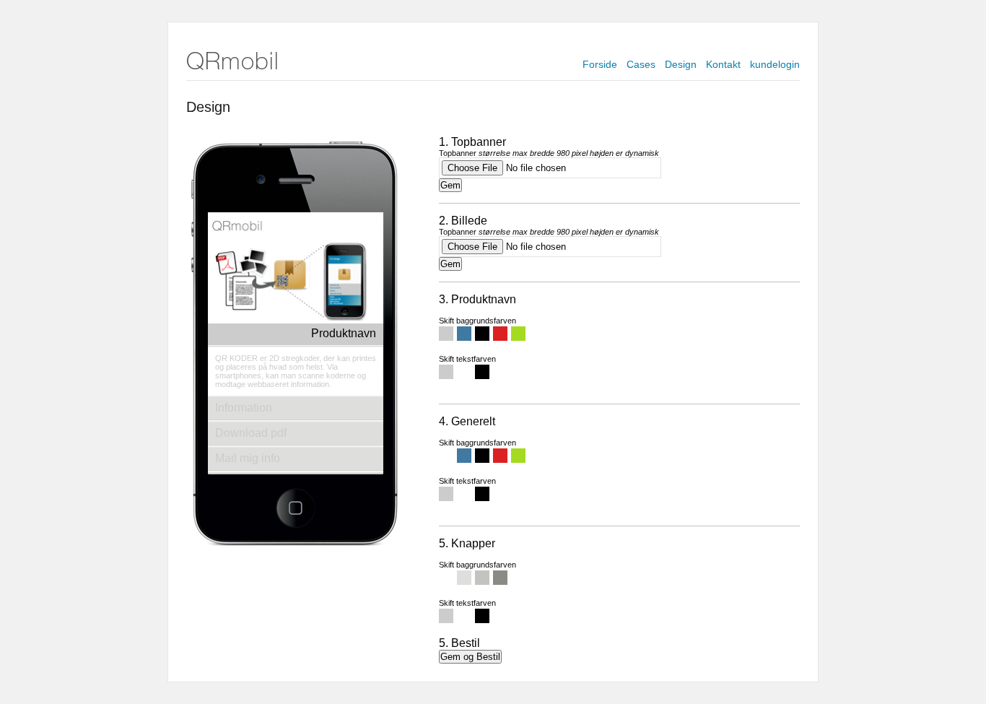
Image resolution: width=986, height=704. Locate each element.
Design (681, 64)
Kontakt (723, 64)
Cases (641, 64)
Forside (600, 64)
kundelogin (775, 64)
